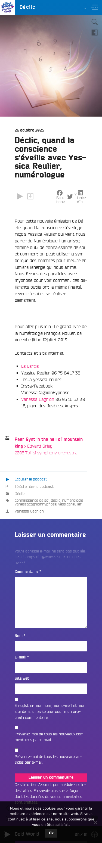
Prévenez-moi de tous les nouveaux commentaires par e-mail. (50, 737)
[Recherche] (94, 22)
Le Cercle (30, 366)
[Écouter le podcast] (20, 196)
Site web (22, 678)
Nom (20, 636)
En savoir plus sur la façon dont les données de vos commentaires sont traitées (48, 796)
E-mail (22, 657)
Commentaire (28, 572)
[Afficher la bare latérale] (94, 32)
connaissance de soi (32, 500)
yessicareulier (70, 504)
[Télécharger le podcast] (30, 196)
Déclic (19, 493)
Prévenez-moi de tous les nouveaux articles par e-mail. (48, 759)
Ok (51, 833)
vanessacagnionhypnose (36, 504)
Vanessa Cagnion (37, 399)
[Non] (95, 822)
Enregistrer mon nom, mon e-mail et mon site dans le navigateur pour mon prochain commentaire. (50, 711)
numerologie (72, 500)
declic (55, 500)
